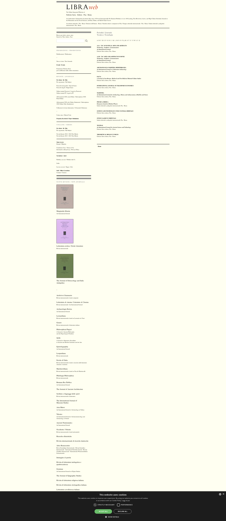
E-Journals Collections (81, 108)
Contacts (64, 172)
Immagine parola (63, 457)
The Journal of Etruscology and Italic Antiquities (70, 281)
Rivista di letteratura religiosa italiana (70, 480)
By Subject (68, 82)
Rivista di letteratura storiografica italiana (71, 485)
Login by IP (70, 93)
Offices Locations (65, 171)
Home (99, 146)
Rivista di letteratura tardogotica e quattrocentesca (68, 463)
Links (58, 163)
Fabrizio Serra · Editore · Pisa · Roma (79, 15)
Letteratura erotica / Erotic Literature (69, 246)
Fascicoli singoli (60, 87)
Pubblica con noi (61, 159)
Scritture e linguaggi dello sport (68, 394)
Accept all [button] (103, 511)
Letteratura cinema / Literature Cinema (72, 302)
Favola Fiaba (62, 360)
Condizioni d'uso (61, 148)
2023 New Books (73, 136)
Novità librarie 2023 (62, 136)
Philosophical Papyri (64, 329)
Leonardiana (61, 316)
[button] (113, 516)
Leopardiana (61, 353)
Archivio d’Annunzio (64, 295)
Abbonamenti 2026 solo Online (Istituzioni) (68, 102)
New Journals (68, 61)
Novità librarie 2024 (62, 134)
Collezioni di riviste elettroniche (65, 108)
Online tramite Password (63, 91)
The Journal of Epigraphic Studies (68, 475)
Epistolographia (62, 346)
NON (58, 338)
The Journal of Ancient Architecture (69, 389)
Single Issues (69, 87)
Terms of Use (70, 148)
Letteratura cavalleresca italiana (68, 489)
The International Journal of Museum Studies (66, 401)
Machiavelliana (62, 369)
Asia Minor (60, 407)
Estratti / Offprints (61, 143)
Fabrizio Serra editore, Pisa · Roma (111, 69)
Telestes (59, 414)
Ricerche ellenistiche (64, 436)
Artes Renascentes (63, 445)
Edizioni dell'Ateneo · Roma (93, 23)
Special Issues (73, 86)
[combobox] (220, 494)
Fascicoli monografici (62, 86)
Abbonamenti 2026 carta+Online (65, 97)
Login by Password (76, 91)
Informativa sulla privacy (63, 149)
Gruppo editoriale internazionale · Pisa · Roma (135, 23)
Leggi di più (126, 501)
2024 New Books (73, 134)
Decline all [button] (122, 511)
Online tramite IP (61, 93)
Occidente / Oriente (63, 429)
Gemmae (59, 469)
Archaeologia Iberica (64, 309)
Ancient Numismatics (64, 423)
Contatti (58, 172)
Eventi (58, 65)
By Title (65, 80)
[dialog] (113, 506)
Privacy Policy (75, 149)
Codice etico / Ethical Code (63, 115)
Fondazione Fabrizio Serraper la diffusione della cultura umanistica (67, 69)
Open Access (107, 20)
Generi (58, 322)
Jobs (71, 167)
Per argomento (60, 82)
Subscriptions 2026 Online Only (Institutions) (72, 103)
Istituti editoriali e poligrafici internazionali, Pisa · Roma (112, 104)
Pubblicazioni (60, 54)
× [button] (223, 494)
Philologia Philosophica (65, 375)
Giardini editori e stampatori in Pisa (112, 23)
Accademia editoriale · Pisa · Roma (75, 23)
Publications (68, 54)
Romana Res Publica (64, 382)
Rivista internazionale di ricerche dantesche (72, 441)
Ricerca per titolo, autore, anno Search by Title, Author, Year (64, 36)
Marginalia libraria (63, 211)
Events (63, 65)
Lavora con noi (60, 167)
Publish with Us (71, 159)
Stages (67, 167)
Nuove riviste (60, 61)
